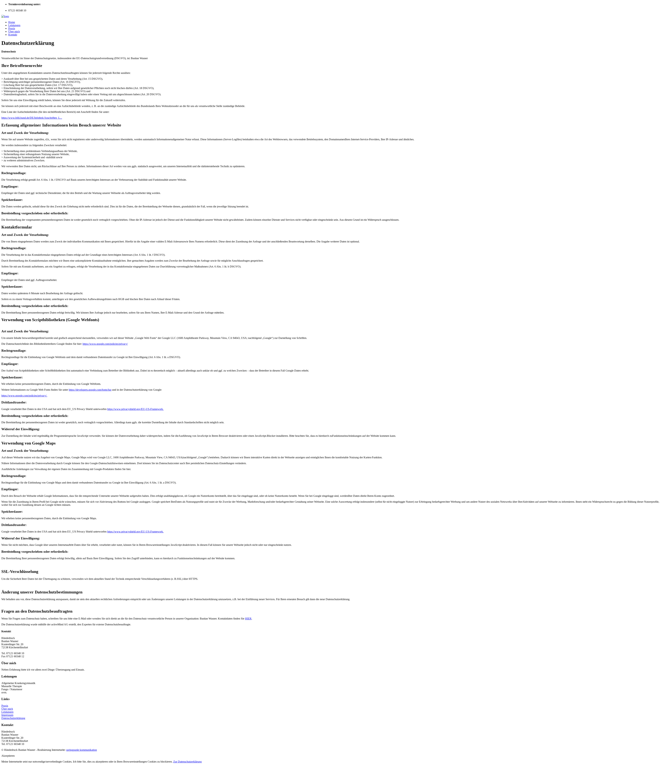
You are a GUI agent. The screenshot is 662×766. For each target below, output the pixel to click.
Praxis (11, 28)
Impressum (7, 715)
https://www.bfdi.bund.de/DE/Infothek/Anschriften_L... (31, 117)
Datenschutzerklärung (13, 718)
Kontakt (12, 34)
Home (11, 22)
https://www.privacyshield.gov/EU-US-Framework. (135, 409)
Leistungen (14, 25)
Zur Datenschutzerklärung (187, 761)
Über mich (14, 31)
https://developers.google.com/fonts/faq (90, 389)
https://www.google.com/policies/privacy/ (105, 343)
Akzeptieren (8, 755)
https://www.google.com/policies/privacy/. (24, 395)
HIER (248, 618)
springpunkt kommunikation (81, 749)
